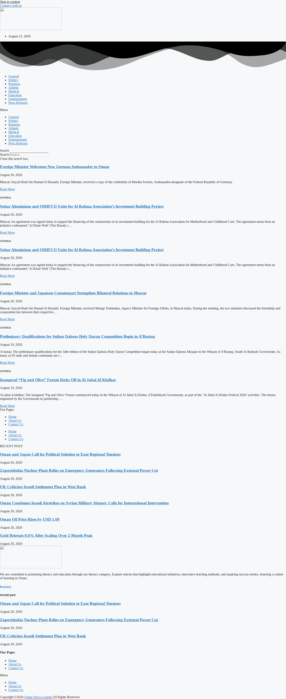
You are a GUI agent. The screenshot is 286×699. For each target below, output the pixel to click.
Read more (5, 586)
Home (12, 417)
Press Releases (18, 102)
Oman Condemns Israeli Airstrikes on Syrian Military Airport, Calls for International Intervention (84, 503)
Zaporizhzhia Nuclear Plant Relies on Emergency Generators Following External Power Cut (79, 470)
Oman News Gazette (38, 697)
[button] (143, 110)
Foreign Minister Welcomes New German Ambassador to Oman (54, 166)
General (13, 76)
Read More (7, 189)
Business (14, 84)
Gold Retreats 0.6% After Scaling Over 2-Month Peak (46, 535)
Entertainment (17, 99)
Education (15, 95)
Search (4, 154)
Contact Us (15, 424)
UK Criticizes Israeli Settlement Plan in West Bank (43, 487)
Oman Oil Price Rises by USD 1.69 (29, 519)
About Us (14, 420)
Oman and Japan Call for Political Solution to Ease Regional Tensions (60, 454)
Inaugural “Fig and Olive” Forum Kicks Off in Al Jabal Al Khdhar (58, 380)
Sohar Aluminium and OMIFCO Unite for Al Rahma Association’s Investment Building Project (82, 206)
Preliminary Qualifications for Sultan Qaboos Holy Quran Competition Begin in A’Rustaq (77, 336)
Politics (13, 80)
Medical (13, 91)
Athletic (13, 87)
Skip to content (10, 2)
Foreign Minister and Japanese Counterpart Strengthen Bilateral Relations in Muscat (73, 293)
